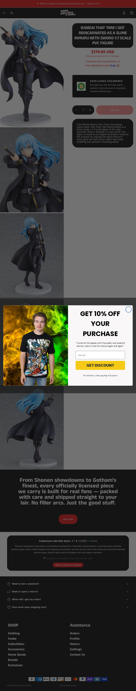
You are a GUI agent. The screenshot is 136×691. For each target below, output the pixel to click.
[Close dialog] (128, 309)
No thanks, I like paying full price (100, 375)
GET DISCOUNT (100, 365)
